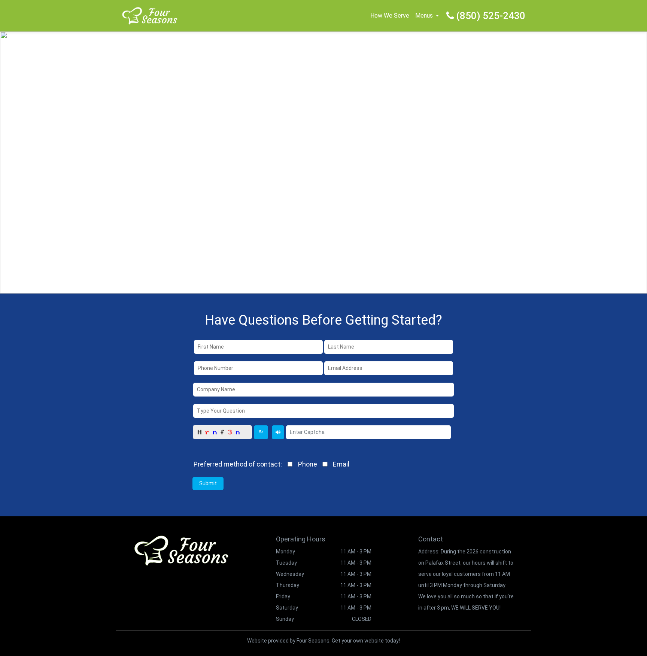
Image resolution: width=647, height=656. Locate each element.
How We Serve (389, 15)
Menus (424, 15)
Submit (208, 483)
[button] (437, 15)
